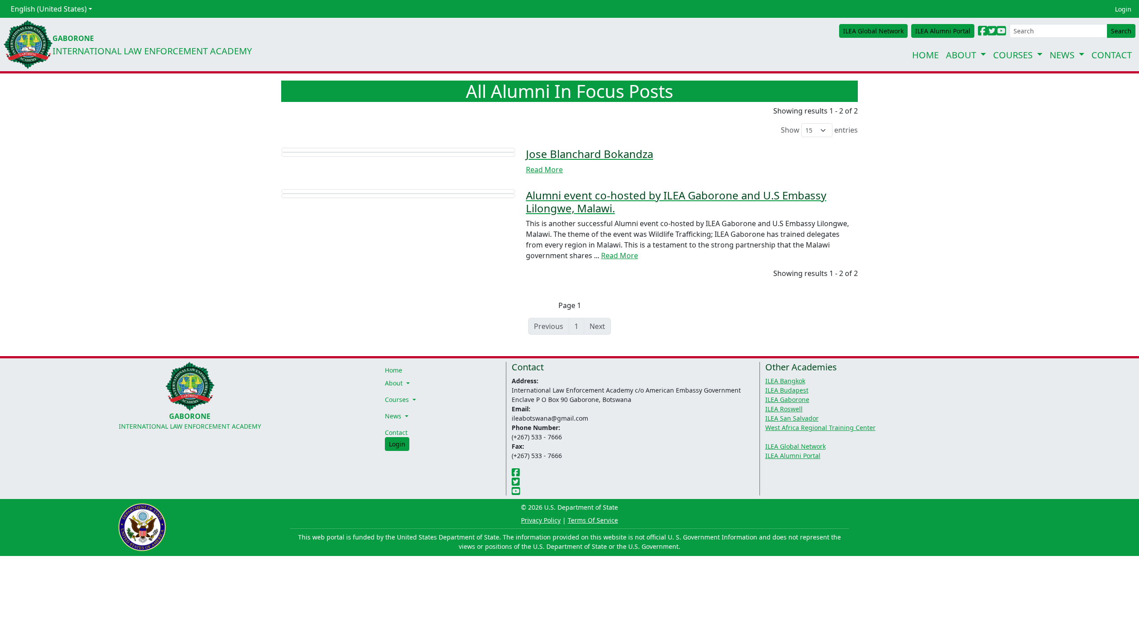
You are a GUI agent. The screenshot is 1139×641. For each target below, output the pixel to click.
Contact (1111, 55)
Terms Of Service (593, 520)
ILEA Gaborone (787, 399)
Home (925, 55)
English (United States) (49, 9)
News (1062, 55)
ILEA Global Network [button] (873, 31)
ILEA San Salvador (792, 418)
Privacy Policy (541, 520)
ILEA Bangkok (785, 381)
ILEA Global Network (795, 446)
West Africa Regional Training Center (820, 427)
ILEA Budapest (786, 390)
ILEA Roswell (784, 409)
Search (1121, 31)
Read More (544, 169)
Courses (1013, 55)
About (961, 55)
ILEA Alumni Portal (792, 455)
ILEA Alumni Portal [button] (942, 31)
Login (1123, 9)
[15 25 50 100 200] (816, 130)
